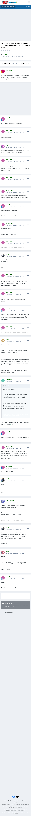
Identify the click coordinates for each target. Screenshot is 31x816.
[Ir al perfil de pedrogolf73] (3, 501)
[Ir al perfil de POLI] (3, 255)
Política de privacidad (14, 800)
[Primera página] (2, 63)
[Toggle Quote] (3, 385)
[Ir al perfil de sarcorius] (3, 71)
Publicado (15, 72)
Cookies (15, 802)
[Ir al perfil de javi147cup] (3, 119)
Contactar (24, 800)
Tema (4, 800)
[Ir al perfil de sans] (3, 552)
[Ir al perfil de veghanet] (3, 380)
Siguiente (24, 63)
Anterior (7, 63)
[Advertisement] (15, 25)
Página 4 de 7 (15, 63)
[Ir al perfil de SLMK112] (3, 146)
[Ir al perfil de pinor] (3, 340)
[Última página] (29, 63)
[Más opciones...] (28, 71)
